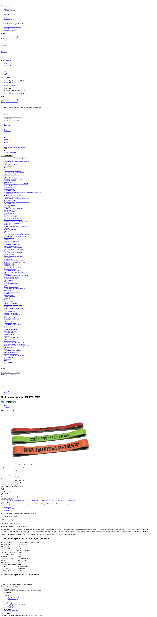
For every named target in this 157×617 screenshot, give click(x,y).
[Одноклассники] (4, 402)
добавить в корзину (6, 498)
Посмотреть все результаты (9, 38)
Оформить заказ (14, 152)
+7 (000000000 (8, 82)
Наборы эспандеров (10, 393)
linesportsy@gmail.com (11, 85)
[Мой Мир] (7, 402)
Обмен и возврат (13, 599)
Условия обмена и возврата (12, 27)
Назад (15, 158)
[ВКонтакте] (2, 402)
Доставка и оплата (10, 30)
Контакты (7, 28)
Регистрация (8, 19)
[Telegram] (14, 402)
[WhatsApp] (12, 402)
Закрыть (22, 158)
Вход (5, 17)
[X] (9, 402)
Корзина (7, 152)
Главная (6, 391)
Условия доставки (13, 597)
